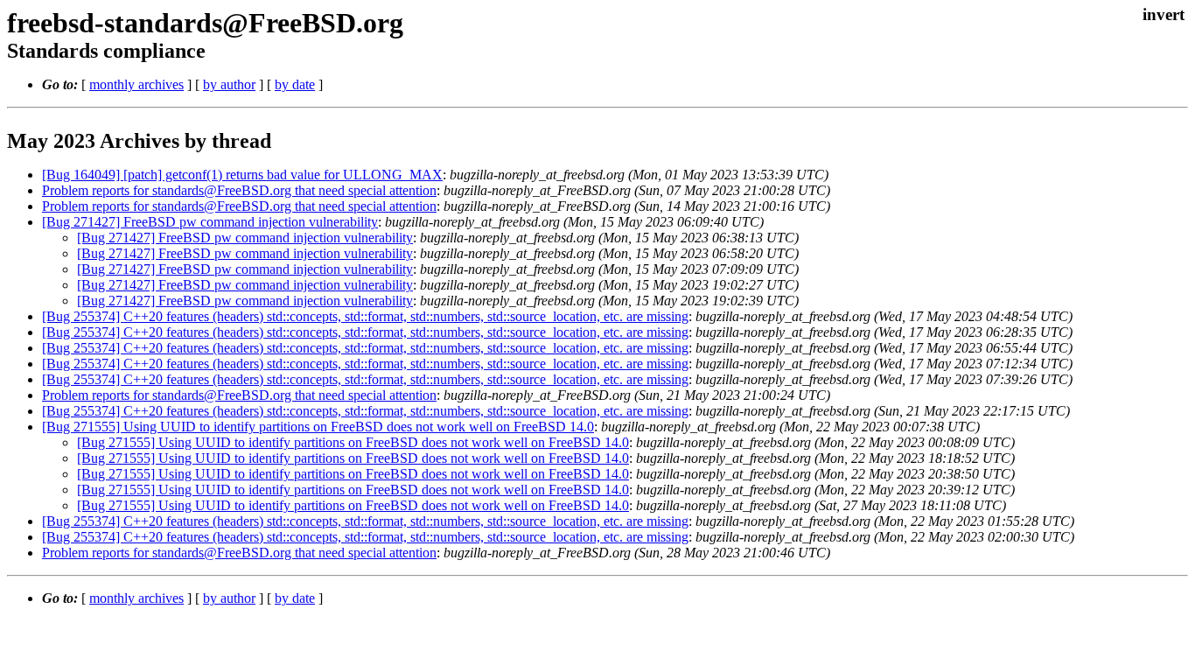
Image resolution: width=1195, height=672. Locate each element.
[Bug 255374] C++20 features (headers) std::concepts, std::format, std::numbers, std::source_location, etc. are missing (365, 316)
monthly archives (136, 84)
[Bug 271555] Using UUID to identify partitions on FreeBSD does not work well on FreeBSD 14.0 (318, 426)
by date (295, 84)
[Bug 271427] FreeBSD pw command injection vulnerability (210, 221)
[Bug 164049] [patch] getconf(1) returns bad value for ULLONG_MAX (242, 174)
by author (229, 84)
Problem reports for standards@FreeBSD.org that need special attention (239, 190)
